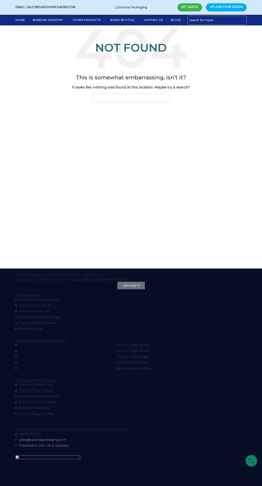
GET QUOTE (189, 7)
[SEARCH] (242, 20)
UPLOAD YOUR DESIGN (226, 7)
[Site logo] (131, 7)
